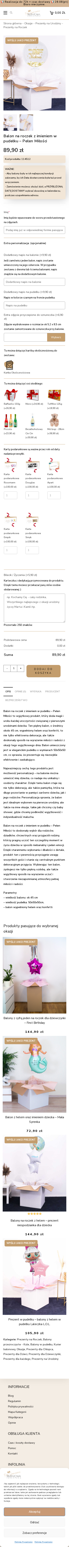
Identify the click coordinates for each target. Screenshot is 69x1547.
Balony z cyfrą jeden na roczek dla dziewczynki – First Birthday (34, 1020)
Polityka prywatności (20, 1406)
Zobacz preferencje (34, 1533)
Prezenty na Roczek (15, 27)
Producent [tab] (52, 691)
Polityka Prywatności (24, 1542)
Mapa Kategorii (17, 1412)
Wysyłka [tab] (35, 691)
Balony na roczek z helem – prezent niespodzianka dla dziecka (34, 1222)
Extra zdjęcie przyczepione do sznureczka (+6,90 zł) (33, 317)
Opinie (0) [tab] (20, 691)
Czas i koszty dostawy (21, 1443)
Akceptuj (34, 1512)
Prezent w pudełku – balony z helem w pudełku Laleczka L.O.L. (34, 1321)
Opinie (12, 1423)
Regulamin (14, 1401)
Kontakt (12, 1453)
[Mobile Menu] (5, 13)
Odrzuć (34, 1522)
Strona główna (12, 23)
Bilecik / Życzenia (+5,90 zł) (20, 575)
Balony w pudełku (41, 1344)
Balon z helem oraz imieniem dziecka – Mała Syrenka (34, 1119)
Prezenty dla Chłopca (39, 1349)
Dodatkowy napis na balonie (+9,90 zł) (27, 255)
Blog (11, 1396)
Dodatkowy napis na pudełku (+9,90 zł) (28, 292)
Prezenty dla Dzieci (15, 1354)
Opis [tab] (8, 691)
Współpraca (15, 1417)
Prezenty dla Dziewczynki (45, 1354)
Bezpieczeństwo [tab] (16, 700)
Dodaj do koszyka (43, 671)
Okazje (28, 23)
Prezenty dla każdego (16, 1359)
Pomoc (12, 1448)
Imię (12, 212)
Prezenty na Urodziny (48, 23)
